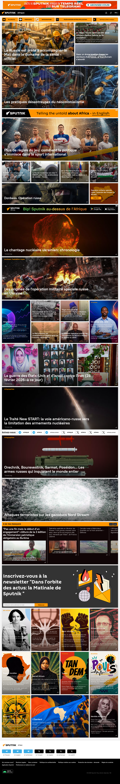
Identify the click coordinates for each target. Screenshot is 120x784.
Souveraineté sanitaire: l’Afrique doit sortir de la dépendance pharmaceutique (16, 683)
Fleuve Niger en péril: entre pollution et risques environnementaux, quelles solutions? (74, 688)
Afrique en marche (98, 628)
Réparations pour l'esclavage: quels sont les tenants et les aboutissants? (15, 688)
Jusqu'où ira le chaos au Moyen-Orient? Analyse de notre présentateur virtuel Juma (104, 337)
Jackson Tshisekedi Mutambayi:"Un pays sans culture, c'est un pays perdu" (15, 720)
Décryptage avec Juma (99, 322)
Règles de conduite (107, 762)
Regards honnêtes (10, 673)
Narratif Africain (45, 673)
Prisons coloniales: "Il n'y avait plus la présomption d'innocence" (43, 683)
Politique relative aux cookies (67, 762)
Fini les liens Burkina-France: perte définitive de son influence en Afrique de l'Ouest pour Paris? (103, 331)
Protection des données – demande (88, 762)
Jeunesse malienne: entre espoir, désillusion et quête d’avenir (71, 682)
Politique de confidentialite (48, 762)
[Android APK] (7, 772)
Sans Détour (7, 628)
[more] (72, 63)
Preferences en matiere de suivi (25, 765)
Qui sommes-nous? (8, 762)
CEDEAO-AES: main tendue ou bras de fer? (45, 679)
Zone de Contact (38, 628)
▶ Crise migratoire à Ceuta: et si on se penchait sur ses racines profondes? (102, 325)
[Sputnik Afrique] (9, 14)
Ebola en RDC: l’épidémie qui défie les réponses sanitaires (14, 732)
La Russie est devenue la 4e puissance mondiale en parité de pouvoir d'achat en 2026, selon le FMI (15, 336)
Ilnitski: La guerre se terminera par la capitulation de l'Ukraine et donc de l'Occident (14, 644)
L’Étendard (60, 716)
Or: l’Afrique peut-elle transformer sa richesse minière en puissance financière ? (74, 640)
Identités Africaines (98, 716)
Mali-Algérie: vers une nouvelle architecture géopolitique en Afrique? (73, 677)
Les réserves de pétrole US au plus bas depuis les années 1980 (15, 325)
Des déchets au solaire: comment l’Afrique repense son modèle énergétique (74, 645)
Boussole (6, 716)
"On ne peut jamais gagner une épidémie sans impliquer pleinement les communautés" (15, 726)
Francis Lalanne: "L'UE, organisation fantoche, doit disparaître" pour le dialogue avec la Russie (104, 681)
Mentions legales (21, 762)
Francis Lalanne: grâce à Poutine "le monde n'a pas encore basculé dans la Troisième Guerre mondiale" (104, 674)
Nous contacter (32, 762)
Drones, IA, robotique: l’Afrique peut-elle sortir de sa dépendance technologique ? (74, 635)
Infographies (8, 322)
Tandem (65, 673)
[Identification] (106, 13)
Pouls (93, 670)
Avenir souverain (68, 631)
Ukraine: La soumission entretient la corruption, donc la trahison (14, 632)
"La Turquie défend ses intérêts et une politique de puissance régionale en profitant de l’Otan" (102, 638)
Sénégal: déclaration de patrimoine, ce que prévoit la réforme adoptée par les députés (54, 728)
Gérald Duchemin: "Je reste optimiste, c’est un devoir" (102, 732)
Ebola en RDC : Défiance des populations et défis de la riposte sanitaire (44, 688)
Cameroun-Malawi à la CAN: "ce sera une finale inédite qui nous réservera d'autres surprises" (44, 632)
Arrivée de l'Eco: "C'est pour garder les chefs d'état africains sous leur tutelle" (44, 639)
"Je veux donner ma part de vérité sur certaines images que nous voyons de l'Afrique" (102, 688)
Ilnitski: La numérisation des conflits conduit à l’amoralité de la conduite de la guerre (15, 638)
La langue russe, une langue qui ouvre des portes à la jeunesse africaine (54, 733)
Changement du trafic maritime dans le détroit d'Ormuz (14, 330)
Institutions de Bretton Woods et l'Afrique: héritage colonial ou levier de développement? (15, 677)
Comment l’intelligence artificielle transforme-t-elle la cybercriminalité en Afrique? (54, 723)
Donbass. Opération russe (45, 193)
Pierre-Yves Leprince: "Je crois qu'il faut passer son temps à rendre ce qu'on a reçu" (104, 720)
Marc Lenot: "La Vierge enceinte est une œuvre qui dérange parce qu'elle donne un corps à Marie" (103, 726)
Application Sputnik (8, 765)
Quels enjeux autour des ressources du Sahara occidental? (102, 632)
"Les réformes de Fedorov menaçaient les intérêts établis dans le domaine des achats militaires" (104, 644)
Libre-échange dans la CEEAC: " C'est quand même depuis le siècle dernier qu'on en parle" (45, 644)
